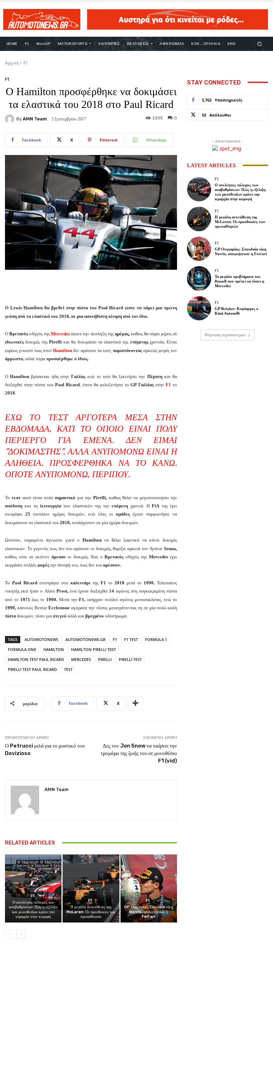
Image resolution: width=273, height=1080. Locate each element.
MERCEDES (81, 659)
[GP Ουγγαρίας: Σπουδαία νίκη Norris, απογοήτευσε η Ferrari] (149, 888)
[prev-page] (9, 934)
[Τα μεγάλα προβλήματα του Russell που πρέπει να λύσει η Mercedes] (199, 278)
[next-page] (20, 934)
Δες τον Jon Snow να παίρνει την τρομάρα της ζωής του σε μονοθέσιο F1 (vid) (139, 753)
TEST (68, 669)
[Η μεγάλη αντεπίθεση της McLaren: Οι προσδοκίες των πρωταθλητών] (91, 888)
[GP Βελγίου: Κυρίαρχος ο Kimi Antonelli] (199, 308)
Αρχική (12, 63)
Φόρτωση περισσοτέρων (225, 334)
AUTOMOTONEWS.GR (85, 639)
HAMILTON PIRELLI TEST (93, 649)
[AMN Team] (10, 119)
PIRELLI (105, 659)
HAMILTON (53, 649)
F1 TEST (131, 639)
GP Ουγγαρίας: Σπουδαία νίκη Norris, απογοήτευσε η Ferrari (148, 912)
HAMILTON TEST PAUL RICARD (36, 659)
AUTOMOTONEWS (41, 639)
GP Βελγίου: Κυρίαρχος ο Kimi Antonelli (236, 310)
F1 (25, 63)
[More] (135, 703)
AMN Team (35, 119)
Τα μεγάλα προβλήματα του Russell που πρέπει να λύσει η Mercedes (239, 281)
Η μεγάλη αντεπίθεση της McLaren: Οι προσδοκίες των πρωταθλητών (91, 912)
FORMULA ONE (22, 649)
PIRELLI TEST (130, 659)
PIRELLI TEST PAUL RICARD (32, 669)
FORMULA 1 (156, 639)
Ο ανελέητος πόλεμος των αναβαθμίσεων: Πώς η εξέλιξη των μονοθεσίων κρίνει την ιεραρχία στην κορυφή (33, 909)
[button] (260, 44)
